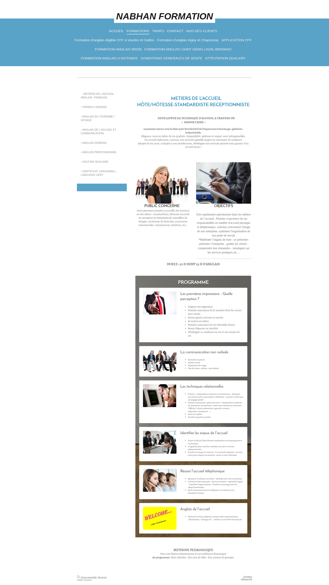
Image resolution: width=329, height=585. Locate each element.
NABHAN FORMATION (164, 16)
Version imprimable (88, 577)
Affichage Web (246, 579)
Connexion (247, 576)
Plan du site (102, 577)
